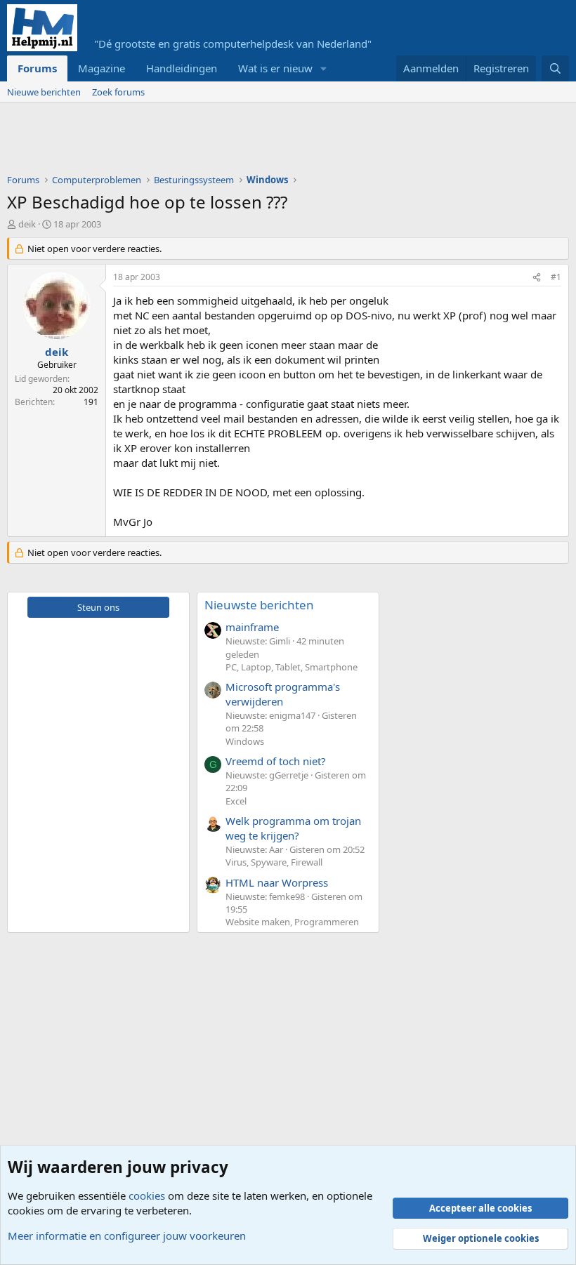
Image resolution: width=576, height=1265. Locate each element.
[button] (324, 68)
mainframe (252, 627)
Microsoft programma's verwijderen (282, 694)
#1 (556, 277)
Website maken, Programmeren (292, 921)
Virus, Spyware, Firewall (273, 862)
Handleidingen (181, 68)
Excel (236, 801)
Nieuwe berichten (44, 92)
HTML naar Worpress (276, 882)
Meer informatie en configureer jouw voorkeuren (127, 1235)
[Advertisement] (262, 141)
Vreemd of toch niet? (275, 761)
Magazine (101, 68)
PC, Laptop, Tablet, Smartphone (291, 667)
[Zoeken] (555, 68)
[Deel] (537, 278)
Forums (37, 68)
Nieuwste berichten (259, 605)
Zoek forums (118, 92)
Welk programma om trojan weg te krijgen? (293, 828)
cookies (147, 1195)
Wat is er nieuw (275, 68)
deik (27, 224)
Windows (244, 741)
